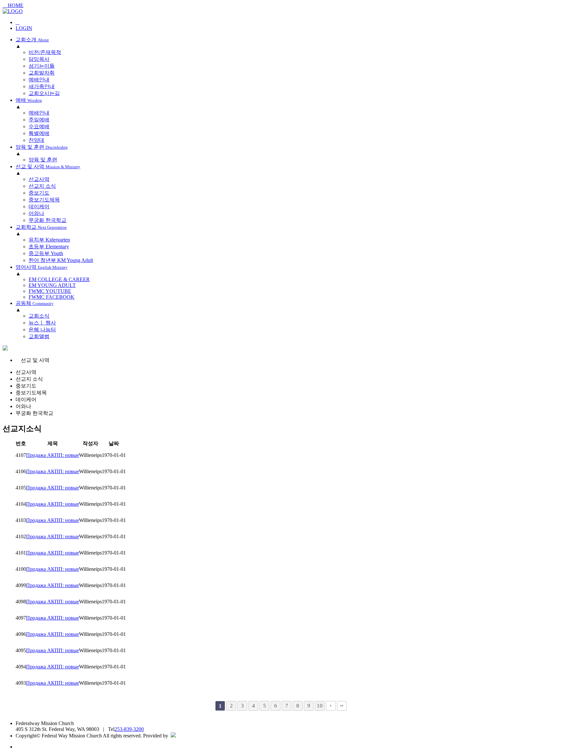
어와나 (23, 406)
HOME (15, 5)
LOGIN (24, 28)
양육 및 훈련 (42, 147)
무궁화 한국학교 (34, 413)
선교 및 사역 (48, 166)
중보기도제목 (31, 392)
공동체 (35, 303)
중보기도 (26, 386)
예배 (29, 100)
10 (320, 706)
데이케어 (26, 399)
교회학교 (41, 227)
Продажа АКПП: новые (52, 455)
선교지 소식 (29, 379)
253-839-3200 (129, 729)
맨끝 (342, 706)
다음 (331, 706)
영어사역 (42, 267)
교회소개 (32, 39)
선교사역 (26, 372)
